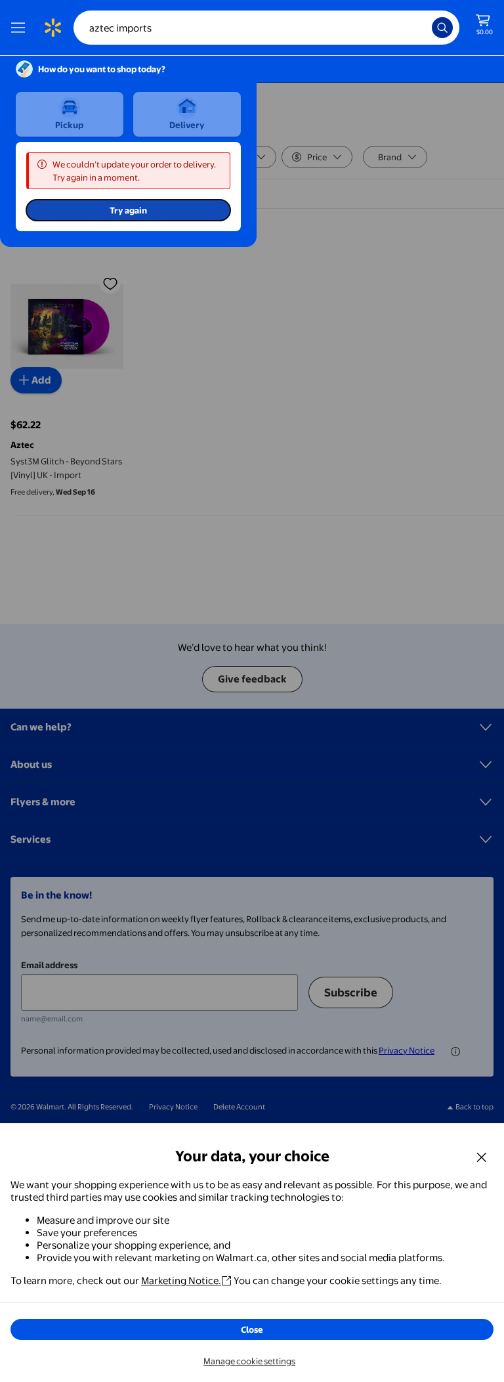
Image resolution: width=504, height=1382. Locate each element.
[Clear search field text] (425, 28)
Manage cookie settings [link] (249, 1361)
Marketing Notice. (181, 1280)
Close (252, 1329)
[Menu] (21, 27)
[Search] (442, 27)
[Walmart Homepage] (52, 27)
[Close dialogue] (482, 1157)
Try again (128, 210)
